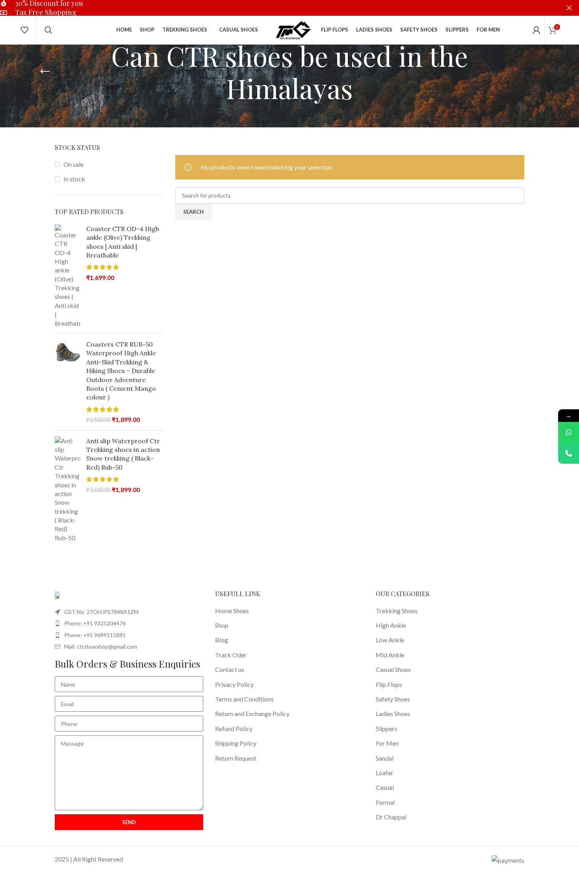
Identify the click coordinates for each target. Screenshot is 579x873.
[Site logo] (293, 29)
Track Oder (231, 654)
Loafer (384, 772)
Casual (385, 787)
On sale (73, 164)
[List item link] (129, 623)
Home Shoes (232, 610)
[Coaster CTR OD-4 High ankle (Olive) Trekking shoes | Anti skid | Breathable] (67, 276)
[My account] (536, 30)
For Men (387, 743)
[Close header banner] (569, 8)
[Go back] (45, 72)
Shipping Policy (235, 743)
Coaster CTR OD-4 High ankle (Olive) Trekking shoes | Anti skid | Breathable (122, 242)
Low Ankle (390, 640)
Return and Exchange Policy (252, 713)
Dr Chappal (391, 817)
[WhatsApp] (568, 432)
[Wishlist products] (24, 30)
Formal (385, 802)
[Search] (48, 30)
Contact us (229, 669)
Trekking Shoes (397, 610)
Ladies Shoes (393, 713)
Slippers (386, 728)
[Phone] (568, 453)
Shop (221, 625)
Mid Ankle (390, 654)
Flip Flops (389, 684)
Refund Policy (233, 728)
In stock (74, 179)
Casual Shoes (393, 669)
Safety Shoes (393, 699)
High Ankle (391, 625)
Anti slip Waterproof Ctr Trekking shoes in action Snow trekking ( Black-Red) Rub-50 (123, 454)
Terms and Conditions (244, 699)
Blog (221, 640)
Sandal (384, 758)
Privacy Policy (234, 684)
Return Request (235, 758)
